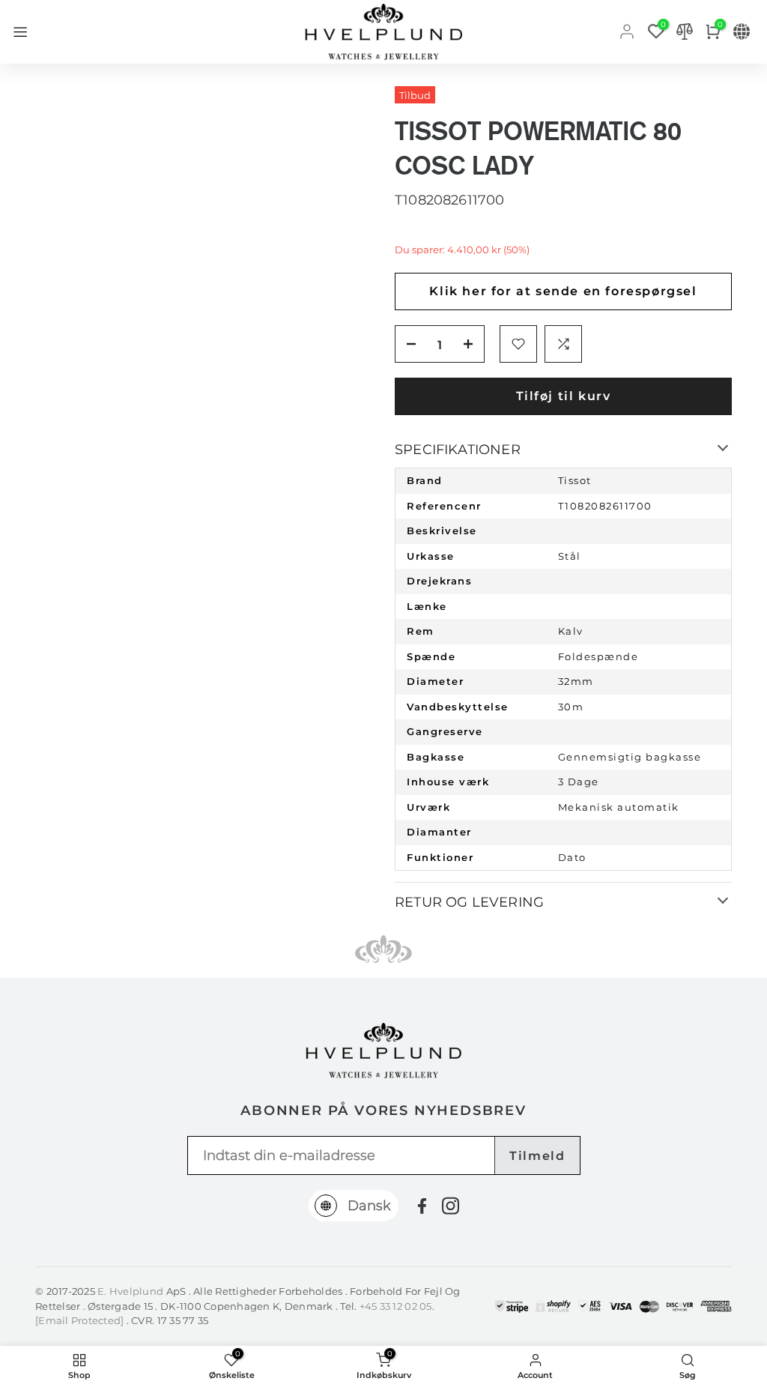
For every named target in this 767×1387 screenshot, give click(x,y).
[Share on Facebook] (422, 1206)
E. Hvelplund (130, 1291)
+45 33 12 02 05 (396, 1306)
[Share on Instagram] (450, 1205)
